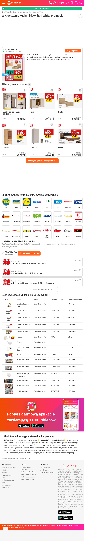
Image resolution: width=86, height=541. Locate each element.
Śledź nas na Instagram (28, 474)
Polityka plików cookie (18, 528)
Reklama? (5, 472)
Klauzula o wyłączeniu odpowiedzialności (47, 525)
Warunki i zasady (67, 525)
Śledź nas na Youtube (28, 477)
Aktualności (5, 488)
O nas (3, 482)
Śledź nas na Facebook (28, 472)
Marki (3, 477)
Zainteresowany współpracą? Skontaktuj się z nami (47, 470)
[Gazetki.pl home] (14, 3)
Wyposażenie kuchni (24, 12)
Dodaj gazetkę (6, 485)
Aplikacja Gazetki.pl (8, 480)
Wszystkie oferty (10, 12)
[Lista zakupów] (76, 3)
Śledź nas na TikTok (27, 479)
